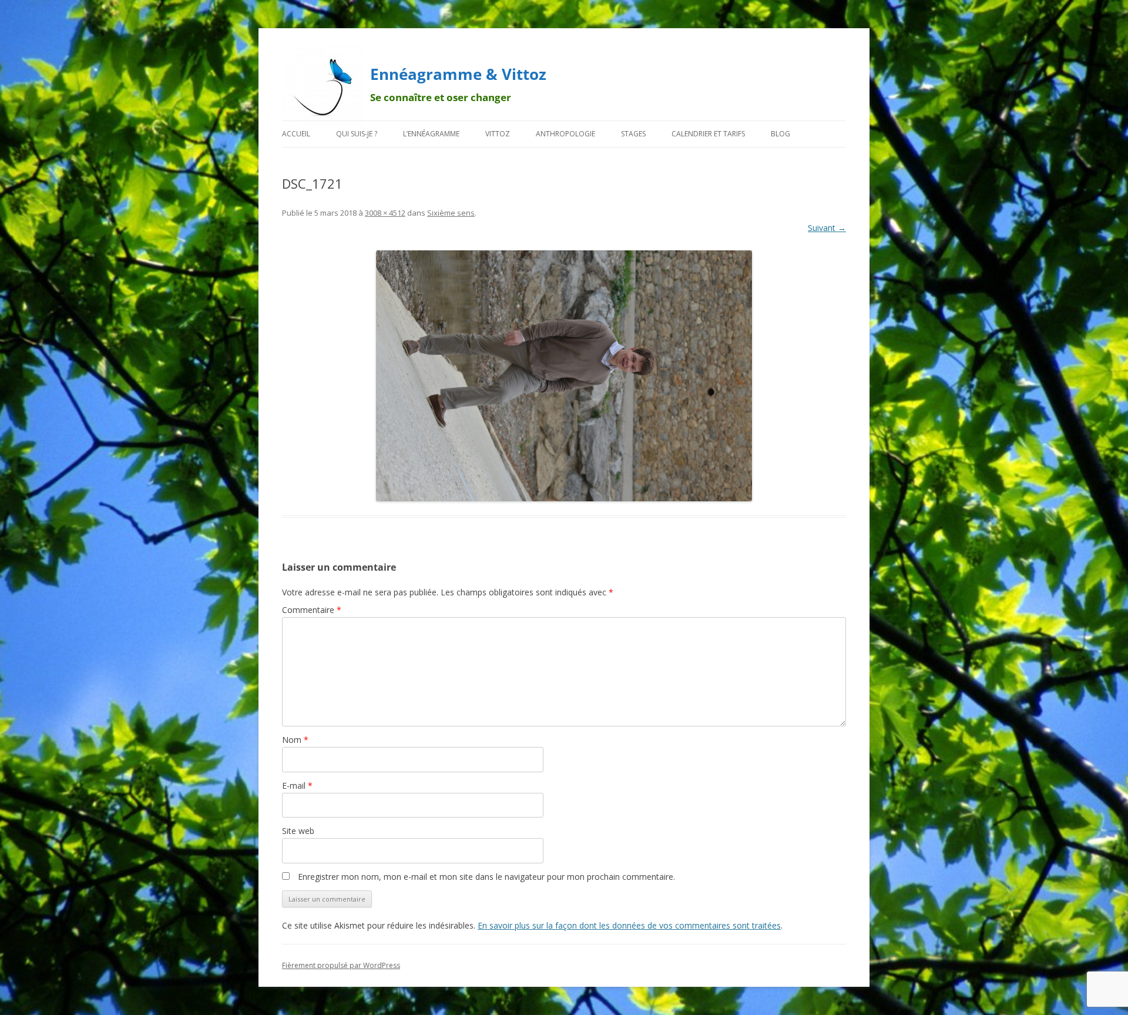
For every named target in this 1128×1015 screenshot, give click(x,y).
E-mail (297, 785)
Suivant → (827, 227)
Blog (780, 134)
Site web (298, 830)
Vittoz (497, 134)
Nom (295, 739)
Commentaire (311, 609)
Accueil (296, 134)
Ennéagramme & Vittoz (458, 74)
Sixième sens (451, 212)
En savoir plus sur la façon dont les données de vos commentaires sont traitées (629, 925)
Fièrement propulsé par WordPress (341, 965)
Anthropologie (565, 134)
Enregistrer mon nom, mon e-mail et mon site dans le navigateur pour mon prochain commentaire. (486, 876)
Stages (633, 134)
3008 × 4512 (385, 212)
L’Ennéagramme (431, 134)
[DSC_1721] (564, 375)
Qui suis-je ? (356, 134)
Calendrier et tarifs (708, 134)
